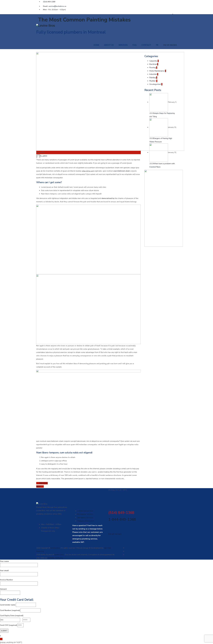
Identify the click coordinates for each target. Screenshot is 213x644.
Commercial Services (85, 511)
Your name (4, 561)
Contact (146, 45)
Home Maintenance (157, 71)
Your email (4, 570)
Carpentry (153, 61)
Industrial (153, 74)
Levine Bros (55, 548)
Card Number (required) (10, 610)
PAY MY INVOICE (170, 45)
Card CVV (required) (8, 625)
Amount (3, 589)
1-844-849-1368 (122, 519)
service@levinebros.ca (57, 6)
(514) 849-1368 (49, 1)
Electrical (153, 64)
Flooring (152, 67)
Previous (43, 483)
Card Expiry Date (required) (11, 615)
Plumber (152, 81)
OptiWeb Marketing (55, 558)
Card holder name (7, 605)
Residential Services (85, 514)
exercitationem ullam (121, 171)
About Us (109, 45)
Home (96, 45)
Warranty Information (85, 521)
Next (38, 486)
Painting (152, 77)
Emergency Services (85, 517)
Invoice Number (6, 580)
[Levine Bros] (106, 25)
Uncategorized (155, 84)
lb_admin (43, 156)
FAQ (134, 45)
